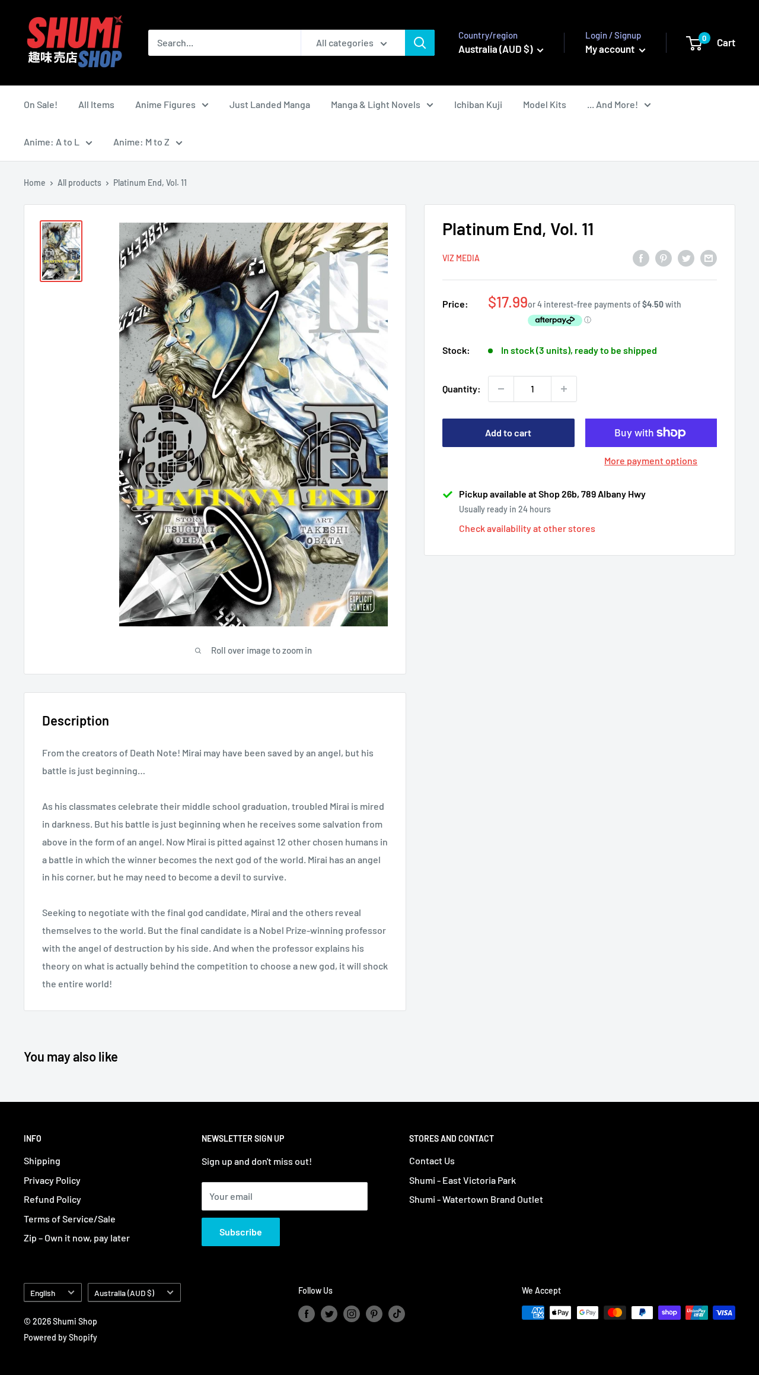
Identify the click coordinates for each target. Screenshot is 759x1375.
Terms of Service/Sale (70, 1218)
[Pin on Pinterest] (663, 257)
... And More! (612, 104)
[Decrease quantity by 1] (501, 388)
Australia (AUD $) (124, 1293)
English (42, 1293)
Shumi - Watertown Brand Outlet (476, 1199)
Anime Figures (165, 104)
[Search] (420, 43)
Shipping (42, 1160)
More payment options (650, 460)
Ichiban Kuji (478, 104)
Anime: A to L (51, 141)
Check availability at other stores (527, 528)
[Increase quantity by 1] (563, 388)
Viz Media (461, 259)
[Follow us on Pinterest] (374, 1314)
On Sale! (41, 104)
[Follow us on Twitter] (329, 1314)
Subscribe (240, 1231)
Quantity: (461, 388)
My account (610, 49)
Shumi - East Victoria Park (462, 1180)
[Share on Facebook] (641, 257)
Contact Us (432, 1160)
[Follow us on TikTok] (396, 1314)
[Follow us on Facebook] (306, 1314)
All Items (96, 104)
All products (79, 183)
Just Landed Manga (269, 104)
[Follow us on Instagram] (351, 1314)
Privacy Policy (52, 1180)
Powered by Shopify (60, 1337)
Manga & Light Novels (375, 104)
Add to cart (508, 432)
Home (35, 183)
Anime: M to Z (141, 141)
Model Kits (544, 104)
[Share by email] (708, 257)
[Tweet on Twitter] (686, 257)
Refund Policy (52, 1199)
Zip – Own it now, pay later (77, 1237)
